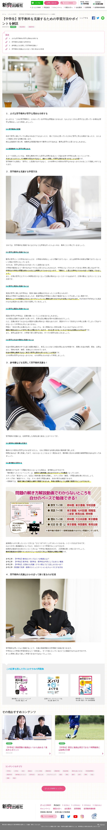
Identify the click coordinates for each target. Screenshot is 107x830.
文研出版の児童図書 (62, 812)
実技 (67, 774)
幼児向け (67, 805)
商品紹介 (47, 7)
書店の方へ (69, 7)
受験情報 (56, 771)
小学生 (16, 771)
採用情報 (88, 7)
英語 (14, 778)
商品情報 (22, 27)
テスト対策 (39, 771)
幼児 (23, 771)
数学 (73, 774)
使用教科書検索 (99, 7)
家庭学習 (31, 27)
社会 (92, 774)
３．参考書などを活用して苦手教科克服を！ (23, 45)
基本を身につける (77, 771)
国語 (60, 774)
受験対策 (48, 771)
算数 (8, 778)
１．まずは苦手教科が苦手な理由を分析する (23, 38)
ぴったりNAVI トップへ (53, 788)
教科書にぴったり (21, 774)
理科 (86, 774)
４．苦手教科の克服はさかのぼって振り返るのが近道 (26, 49)
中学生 (13, 27)
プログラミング (51, 774)
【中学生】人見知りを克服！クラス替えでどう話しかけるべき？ (38, 564)
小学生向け (76, 805)
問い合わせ (101, 825)
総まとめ (40, 774)
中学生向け (87, 805)
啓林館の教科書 (46, 812)
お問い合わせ (51, 3)
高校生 (30, 771)
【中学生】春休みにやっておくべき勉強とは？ (31, 559)
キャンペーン (57, 7)
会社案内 (79, 7)
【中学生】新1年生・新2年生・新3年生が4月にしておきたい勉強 (38, 562)
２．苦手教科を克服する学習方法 (20, 42)
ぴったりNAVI (36, 7)
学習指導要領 (89, 771)
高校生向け (98, 805)
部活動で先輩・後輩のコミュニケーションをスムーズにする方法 (38, 567)
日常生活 (31, 774)
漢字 (79, 774)
